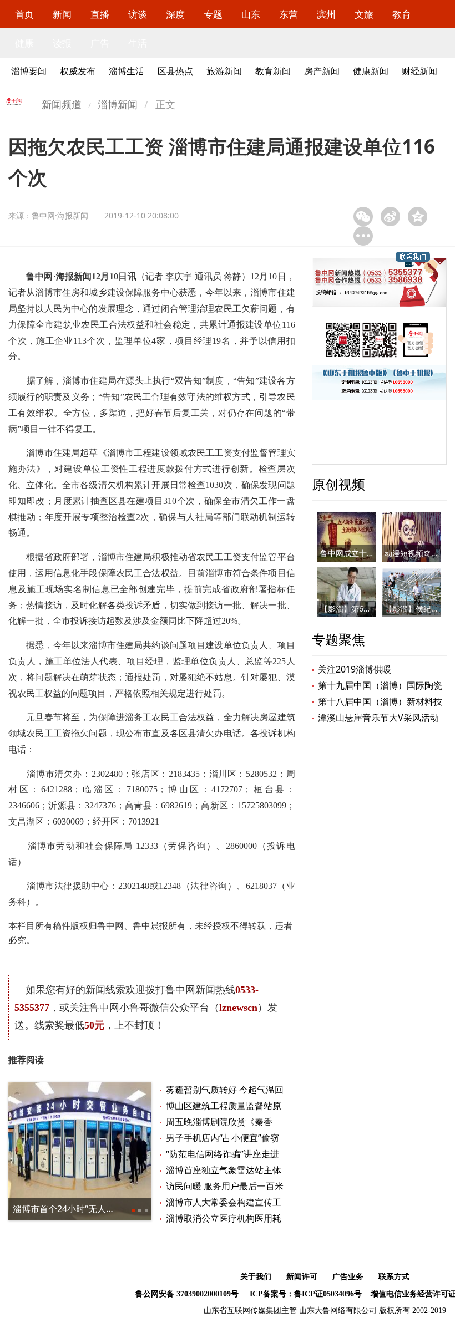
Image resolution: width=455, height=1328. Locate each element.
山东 (250, 14)
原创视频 (338, 484)
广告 (99, 43)
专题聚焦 (338, 639)
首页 (24, 14)
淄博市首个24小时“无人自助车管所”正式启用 (101, 1209)
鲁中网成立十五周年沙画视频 (370, 553)
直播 (99, 14)
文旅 (364, 14)
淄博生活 (126, 71)
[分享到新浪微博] (390, 216)
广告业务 (347, 1277)
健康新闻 (370, 71)
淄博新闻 (118, 104)
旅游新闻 (224, 71)
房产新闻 (322, 71)
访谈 (137, 14)
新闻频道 (62, 104)
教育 (401, 14)
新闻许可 (301, 1277)
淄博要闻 (29, 71)
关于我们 (255, 1277)
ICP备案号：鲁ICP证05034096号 (306, 1294)
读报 (62, 43)
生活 (137, 43)
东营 (288, 14)
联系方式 (394, 1277)
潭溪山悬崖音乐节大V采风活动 (378, 717)
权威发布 (77, 71)
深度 (175, 14)
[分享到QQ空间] (417, 216)
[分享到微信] (363, 216)
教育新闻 (273, 71)
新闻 (62, 14)
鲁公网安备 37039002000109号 (187, 1294)
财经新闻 (419, 71)
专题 (213, 14)
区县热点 (175, 71)
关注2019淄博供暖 (354, 669)
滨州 (326, 14)
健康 (24, 43)
